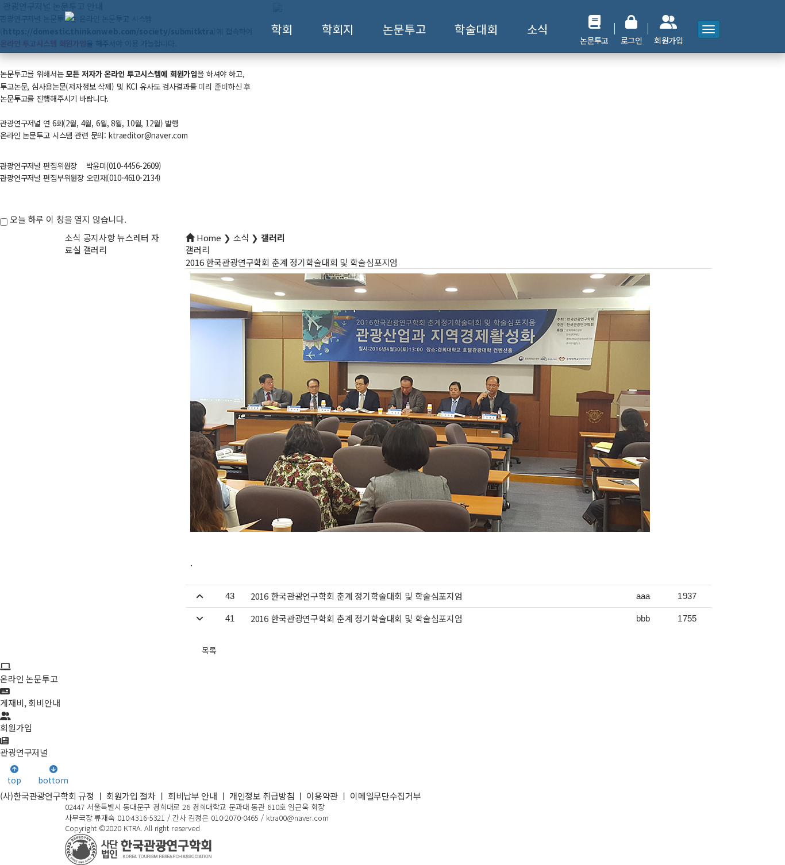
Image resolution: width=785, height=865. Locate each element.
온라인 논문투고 (29, 678)
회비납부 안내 (192, 796)
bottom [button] (53, 780)
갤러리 (95, 250)
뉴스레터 (133, 237)
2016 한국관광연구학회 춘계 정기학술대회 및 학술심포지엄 (357, 596)
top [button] (14, 780)
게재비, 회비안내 (30, 703)
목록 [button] (209, 650)
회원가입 (16, 727)
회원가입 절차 (131, 796)
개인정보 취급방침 (261, 796)
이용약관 (322, 796)
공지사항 (99, 237)
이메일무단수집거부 (385, 796)
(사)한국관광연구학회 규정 (47, 796)
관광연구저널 (24, 752)
